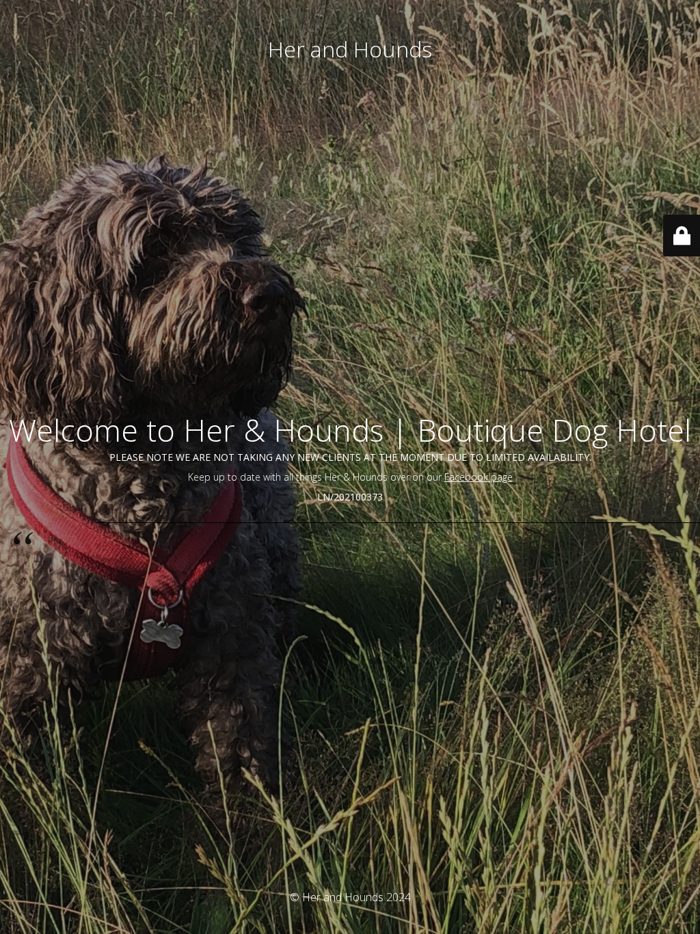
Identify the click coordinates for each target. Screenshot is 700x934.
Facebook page (478, 476)
